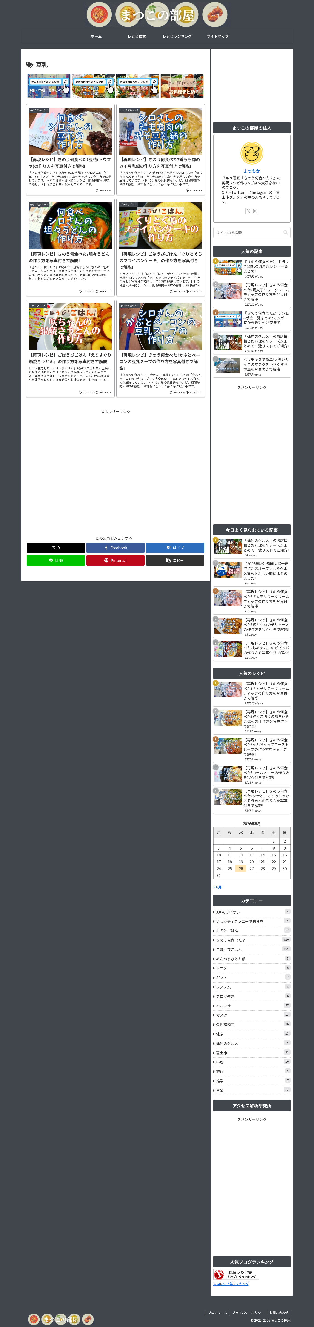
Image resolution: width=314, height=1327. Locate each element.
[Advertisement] (115, 472)
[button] (175, 560)
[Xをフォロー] (248, 211)
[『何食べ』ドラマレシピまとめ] (93, 86)
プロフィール (217, 1312)
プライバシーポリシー (248, 1312)
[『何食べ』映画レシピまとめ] (182, 86)
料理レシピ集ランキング (231, 1283)
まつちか (252, 171)
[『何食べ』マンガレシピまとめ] (49, 86)
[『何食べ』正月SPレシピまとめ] (137, 86)
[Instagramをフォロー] (255, 211)
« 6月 (217, 887)
